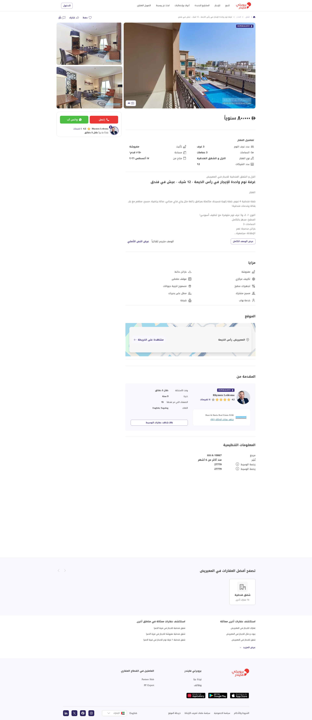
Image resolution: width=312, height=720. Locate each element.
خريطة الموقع (174, 713)
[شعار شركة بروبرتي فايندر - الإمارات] (243, 5)
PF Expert (149, 685)
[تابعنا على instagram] (91, 713)
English (133, 713)
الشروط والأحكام (241, 713)
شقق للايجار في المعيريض (243, 640)
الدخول (67, 6)
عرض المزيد (249, 647)
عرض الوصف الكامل (243, 241)
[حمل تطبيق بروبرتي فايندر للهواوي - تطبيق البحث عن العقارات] (196, 695)
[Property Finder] (254, 17)
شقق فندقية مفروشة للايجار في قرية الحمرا (165, 634)
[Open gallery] (189, 65)
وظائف (198, 685)
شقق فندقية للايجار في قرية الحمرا (169, 628)
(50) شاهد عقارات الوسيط (159, 423)
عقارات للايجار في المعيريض (243, 628)
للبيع (227, 5)
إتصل (102, 119)
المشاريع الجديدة (202, 5)
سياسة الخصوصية (222, 713)
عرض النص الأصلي (138, 241)
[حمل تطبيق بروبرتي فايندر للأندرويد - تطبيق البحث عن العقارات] (217, 695)
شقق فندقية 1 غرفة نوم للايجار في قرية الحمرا (164, 640)
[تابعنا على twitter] (74, 713)
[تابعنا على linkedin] (66, 713)
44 (129, 103)
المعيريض (237, 17)
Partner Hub (148, 679)
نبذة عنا (197, 679)
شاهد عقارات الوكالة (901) (222, 419)
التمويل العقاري (144, 5)
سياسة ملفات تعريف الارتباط (197, 713)
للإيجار (217, 5)
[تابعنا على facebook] (83, 713)
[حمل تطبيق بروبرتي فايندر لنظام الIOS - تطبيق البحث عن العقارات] (239, 695)
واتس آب (72, 119)
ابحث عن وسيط (162, 5)
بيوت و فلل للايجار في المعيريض (240, 634)
